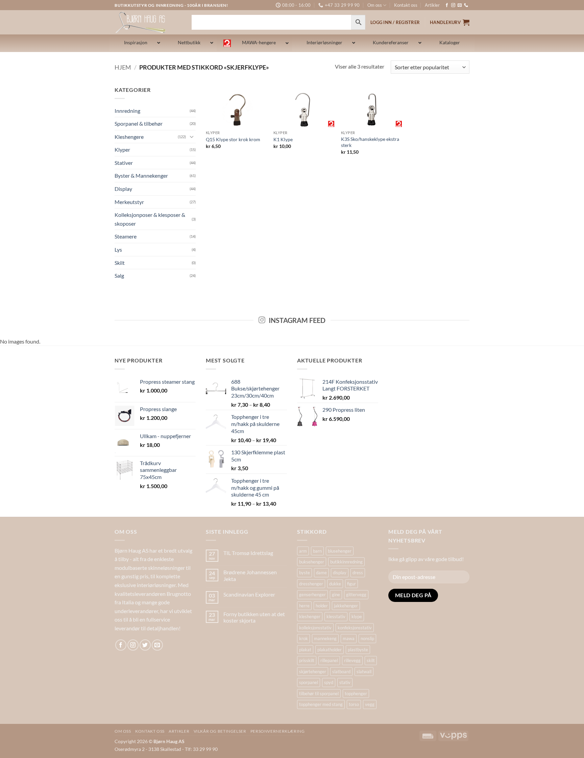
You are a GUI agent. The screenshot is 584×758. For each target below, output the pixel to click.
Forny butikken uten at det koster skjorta (254, 617)
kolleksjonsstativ (315, 627)
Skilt (120, 262)
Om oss (374, 5)
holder (322, 605)
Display (123, 188)
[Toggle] (192, 136)
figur (351, 583)
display (339, 572)
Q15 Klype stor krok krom (233, 139)
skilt (371, 660)
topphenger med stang (321, 704)
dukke (335, 583)
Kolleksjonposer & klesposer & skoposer (150, 219)
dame (321, 572)
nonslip (367, 638)
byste (304, 572)
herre (304, 605)
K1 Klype (283, 139)
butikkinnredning (346, 561)
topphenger (356, 693)
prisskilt (306, 660)
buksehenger (311, 561)
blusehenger (339, 551)
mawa (349, 638)
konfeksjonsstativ (355, 627)
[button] (449, 22)
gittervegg (356, 594)
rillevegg (352, 660)
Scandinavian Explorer (249, 594)
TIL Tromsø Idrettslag (248, 553)
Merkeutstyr (129, 202)
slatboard (341, 671)
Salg (119, 275)
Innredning (127, 110)
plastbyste (358, 649)
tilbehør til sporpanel (319, 693)
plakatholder (329, 649)
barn (317, 551)
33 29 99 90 (205, 749)
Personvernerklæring (277, 731)
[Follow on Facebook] (447, 5)
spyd (328, 682)
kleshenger (309, 616)
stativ (344, 682)
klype (356, 616)
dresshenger (311, 583)
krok (303, 638)
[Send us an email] (460, 5)
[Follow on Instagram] (453, 5)
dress (357, 572)
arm (303, 551)
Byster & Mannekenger (141, 175)
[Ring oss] (466, 5)
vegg (369, 704)
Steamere (126, 236)
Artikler (432, 5)
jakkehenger (346, 605)
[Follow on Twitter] (145, 645)
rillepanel (329, 660)
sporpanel (308, 682)
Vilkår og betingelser (220, 731)
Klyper (122, 149)
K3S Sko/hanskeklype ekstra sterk (370, 142)
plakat (305, 649)
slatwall (364, 671)
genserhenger (312, 594)
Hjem (123, 67)
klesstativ (335, 616)
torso (354, 704)
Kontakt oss (405, 5)
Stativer (124, 162)
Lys (118, 249)
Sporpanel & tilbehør (139, 123)
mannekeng (325, 638)
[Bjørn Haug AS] (148, 22)
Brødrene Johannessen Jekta (250, 575)
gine (336, 594)
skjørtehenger (312, 671)
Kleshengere (129, 136)
